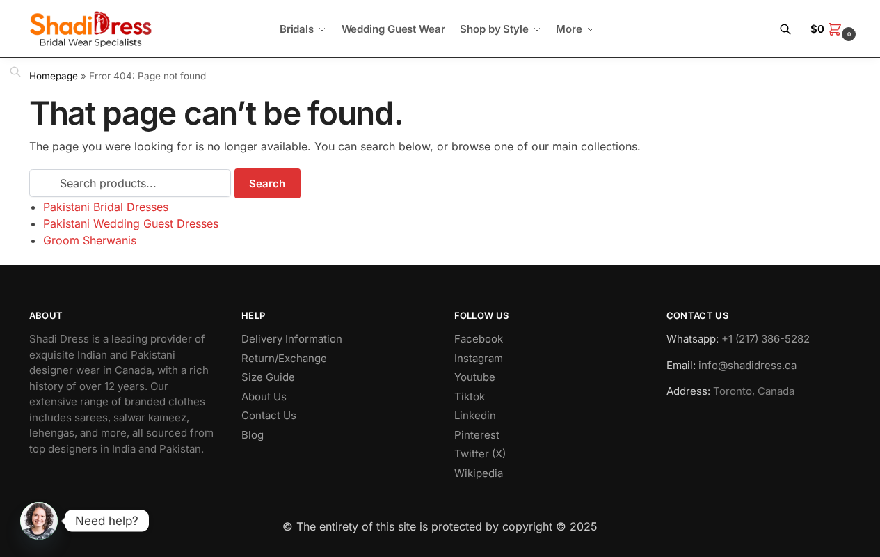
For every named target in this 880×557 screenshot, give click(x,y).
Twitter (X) (480, 453)
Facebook (478, 338)
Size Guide (268, 377)
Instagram (478, 358)
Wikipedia (478, 473)
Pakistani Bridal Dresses (105, 207)
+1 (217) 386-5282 (765, 338)
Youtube (474, 377)
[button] (834, 29)
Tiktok (469, 396)
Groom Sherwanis (89, 240)
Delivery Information (291, 338)
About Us (264, 396)
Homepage (53, 75)
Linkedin (475, 415)
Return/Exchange (284, 358)
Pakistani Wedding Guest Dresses (130, 223)
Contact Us (268, 415)
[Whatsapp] (39, 521)
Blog (252, 434)
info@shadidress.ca (747, 365)
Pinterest (476, 434)
